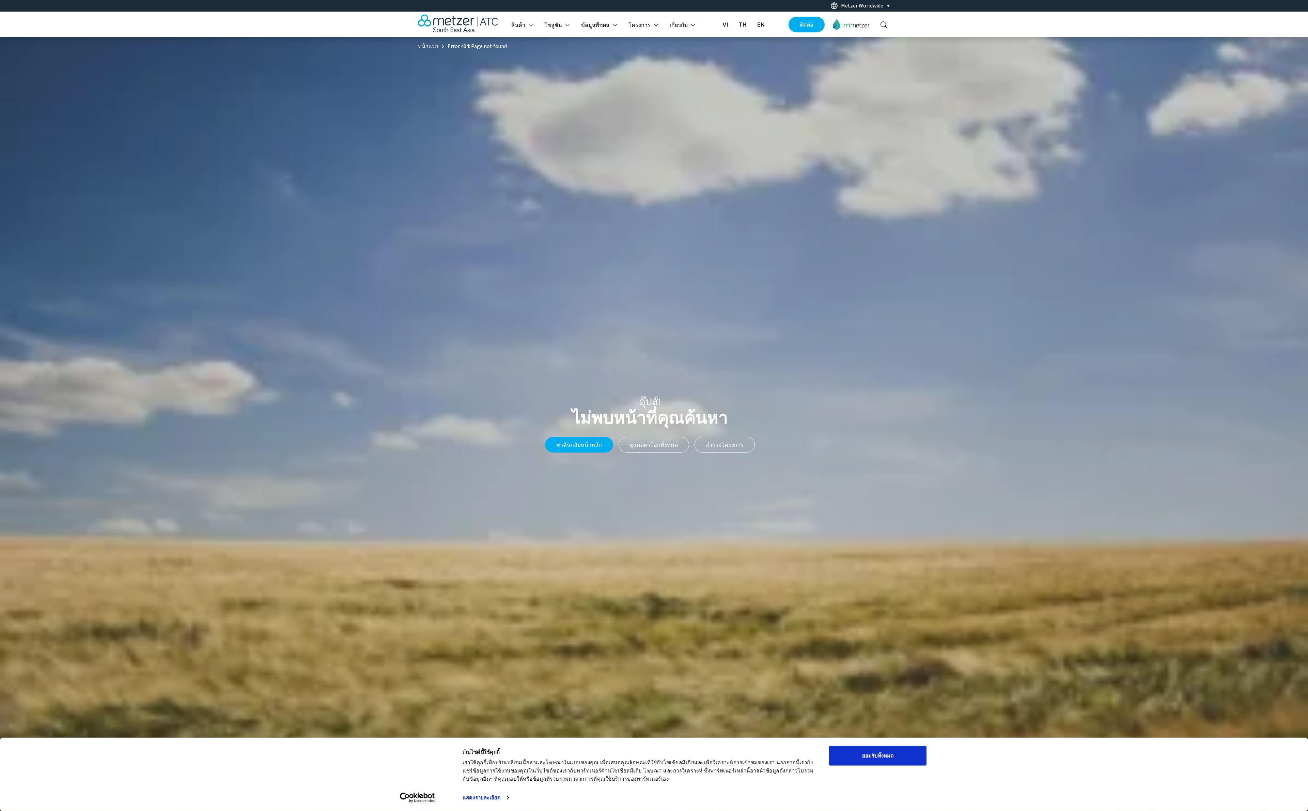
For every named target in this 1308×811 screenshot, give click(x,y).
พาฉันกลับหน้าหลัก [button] (579, 444)
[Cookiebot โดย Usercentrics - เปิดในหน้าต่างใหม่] (417, 798)
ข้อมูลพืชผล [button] (595, 25)
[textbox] (864, 6)
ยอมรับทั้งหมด (878, 756)
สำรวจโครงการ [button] (725, 444)
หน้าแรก (428, 46)
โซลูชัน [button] (553, 25)
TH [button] (742, 24)
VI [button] (725, 24)
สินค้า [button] (518, 25)
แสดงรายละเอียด (482, 797)
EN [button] (761, 24)
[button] (851, 24)
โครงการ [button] (639, 25)
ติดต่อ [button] (806, 24)
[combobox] (858, 6)
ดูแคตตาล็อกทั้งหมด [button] (654, 444)
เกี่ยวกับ (679, 25)
